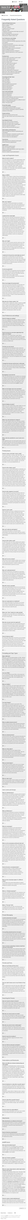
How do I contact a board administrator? (10, 151)
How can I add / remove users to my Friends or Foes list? (13, 117)
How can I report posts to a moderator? (10, 70)
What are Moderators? (7, 94)
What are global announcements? (9, 84)
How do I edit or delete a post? (8, 59)
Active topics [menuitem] (25, 4)
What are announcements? (8, 85)
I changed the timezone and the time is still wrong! (12, 45)
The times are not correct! (7, 43)
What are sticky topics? (7, 86)
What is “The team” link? (7, 102)
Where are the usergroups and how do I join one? (12, 97)
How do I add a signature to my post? (10, 60)
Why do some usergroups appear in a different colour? (13, 99)
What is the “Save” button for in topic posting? (11, 71)
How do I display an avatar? (8, 49)
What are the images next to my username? (11, 48)
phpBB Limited (16, 1147)
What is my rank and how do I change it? (10, 50)
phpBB (17, 383)
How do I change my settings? (8, 39)
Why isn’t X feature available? (8, 147)
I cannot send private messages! (9, 106)
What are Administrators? (7, 92)
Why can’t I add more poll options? (9, 63)
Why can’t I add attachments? (8, 67)
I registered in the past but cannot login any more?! (13, 31)
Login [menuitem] (21, 1)
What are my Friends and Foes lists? (10, 114)
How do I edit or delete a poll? (8, 64)
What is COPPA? (5, 25)
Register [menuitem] (15, 1)
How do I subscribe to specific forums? (10, 135)
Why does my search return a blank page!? (11, 124)
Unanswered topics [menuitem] (21, 4)
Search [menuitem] (3, 12)
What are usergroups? (7, 95)
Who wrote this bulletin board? (8, 146)
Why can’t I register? (6, 27)
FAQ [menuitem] (1, 12)
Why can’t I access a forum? (8, 66)
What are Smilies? (6, 81)
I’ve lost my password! (7, 32)
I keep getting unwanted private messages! (11, 108)
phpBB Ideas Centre (16, 1161)
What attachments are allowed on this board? (11, 140)
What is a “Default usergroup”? (8, 101)
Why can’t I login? (6, 30)
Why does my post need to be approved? (11, 73)
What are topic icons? (6, 89)
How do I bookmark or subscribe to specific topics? (13, 134)
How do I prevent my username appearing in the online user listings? (14, 42)
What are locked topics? (7, 88)
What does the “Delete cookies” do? (9, 35)
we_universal (5, 1217)
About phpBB (5, 1152)
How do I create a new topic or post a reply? (11, 57)
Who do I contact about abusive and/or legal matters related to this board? (13, 150)
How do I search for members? (8, 125)
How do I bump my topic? (7, 74)
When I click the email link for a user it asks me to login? (12, 53)
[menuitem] (2, 1218)
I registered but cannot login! (8, 28)
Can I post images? (6, 82)
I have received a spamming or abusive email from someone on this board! (13, 110)
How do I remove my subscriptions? (9, 136)
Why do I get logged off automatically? (10, 34)
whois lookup (5, 1177)
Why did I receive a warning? (8, 68)
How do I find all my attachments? (9, 142)
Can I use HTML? (6, 79)
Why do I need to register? (7, 24)
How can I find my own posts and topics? (10, 127)
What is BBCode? (6, 78)
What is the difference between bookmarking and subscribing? (12, 132)
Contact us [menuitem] (10, 1212)
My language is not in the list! (8, 46)
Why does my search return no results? (10, 123)
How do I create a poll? (7, 61)
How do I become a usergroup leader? (10, 98)
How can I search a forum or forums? (10, 121)
